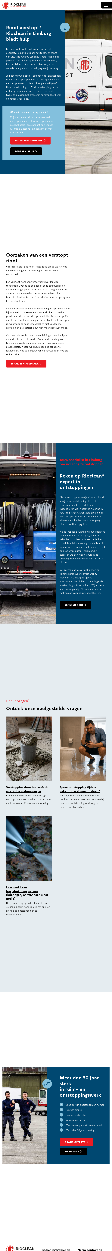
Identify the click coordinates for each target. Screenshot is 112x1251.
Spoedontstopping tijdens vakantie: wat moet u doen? (80, 789)
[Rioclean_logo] (14, 5)
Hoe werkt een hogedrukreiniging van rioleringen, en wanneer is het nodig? (27, 893)
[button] (106, 5)
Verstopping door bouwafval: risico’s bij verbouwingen (27, 789)
